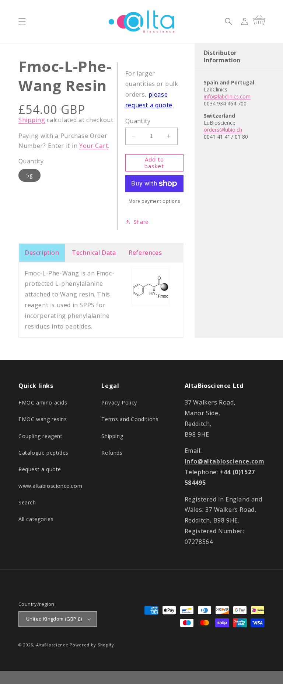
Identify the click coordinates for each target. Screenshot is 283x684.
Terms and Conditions (129, 419)
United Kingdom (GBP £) (54, 618)
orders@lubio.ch (223, 129)
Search (27, 502)
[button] (22, 21)
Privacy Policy (119, 402)
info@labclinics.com (227, 96)
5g (29, 175)
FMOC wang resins (42, 419)
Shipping (31, 120)
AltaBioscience (52, 644)
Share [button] (141, 221)
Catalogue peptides (43, 452)
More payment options (154, 201)
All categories (35, 518)
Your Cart (93, 146)
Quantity (137, 121)
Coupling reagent (40, 436)
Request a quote (39, 469)
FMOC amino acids (42, 402)
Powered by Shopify (92, 644)
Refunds (111, 452)
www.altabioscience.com (50, 485)
